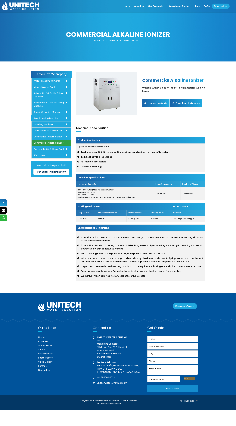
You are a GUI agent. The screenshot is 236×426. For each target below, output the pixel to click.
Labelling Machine (43, 124)
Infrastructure (45, 353)
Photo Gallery (45, 357)
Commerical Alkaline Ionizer (49, 136)
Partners (43, 366)
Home (127, 6)
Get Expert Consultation (51, 171)
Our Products (156, 6)
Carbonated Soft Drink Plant (49, 149)
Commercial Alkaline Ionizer (121, 40)
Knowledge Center (179, 6)
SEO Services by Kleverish (109, 403)
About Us (43, 341)
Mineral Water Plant (44, 87)
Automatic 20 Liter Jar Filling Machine (49, 104)
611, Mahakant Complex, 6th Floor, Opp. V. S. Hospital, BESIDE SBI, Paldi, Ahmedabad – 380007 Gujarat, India (112, 349)
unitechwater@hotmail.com (112, 382)
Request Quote (184, 306)
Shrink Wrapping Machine (47, 112)
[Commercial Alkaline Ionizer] (107, 93)
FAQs (207, 6)
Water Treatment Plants (47, 81)
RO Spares (39, 155)
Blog (197, 6)
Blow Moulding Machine (45, 118)
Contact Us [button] (221, 6)
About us (139, 6)
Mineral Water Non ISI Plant (48, 130)
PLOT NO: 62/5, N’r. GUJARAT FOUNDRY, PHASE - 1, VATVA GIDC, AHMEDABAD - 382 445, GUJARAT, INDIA (118, 369)
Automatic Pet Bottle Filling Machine (48, 95)
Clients (41, 349)
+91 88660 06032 (106, 377)
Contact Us (44, 370)
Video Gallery (45, 361)
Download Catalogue (188, 103)
